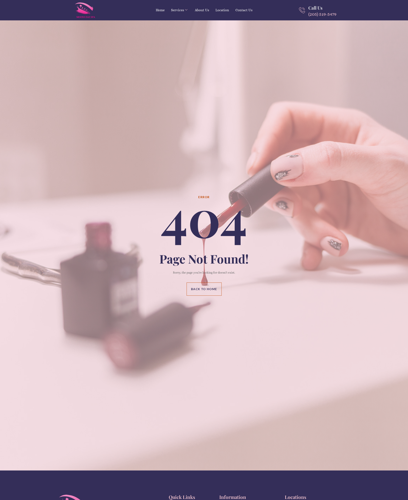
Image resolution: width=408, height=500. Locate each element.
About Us (202, 10)
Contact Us (243, 10)
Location (222, 10)
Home (160, 10)
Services (177, 10)
